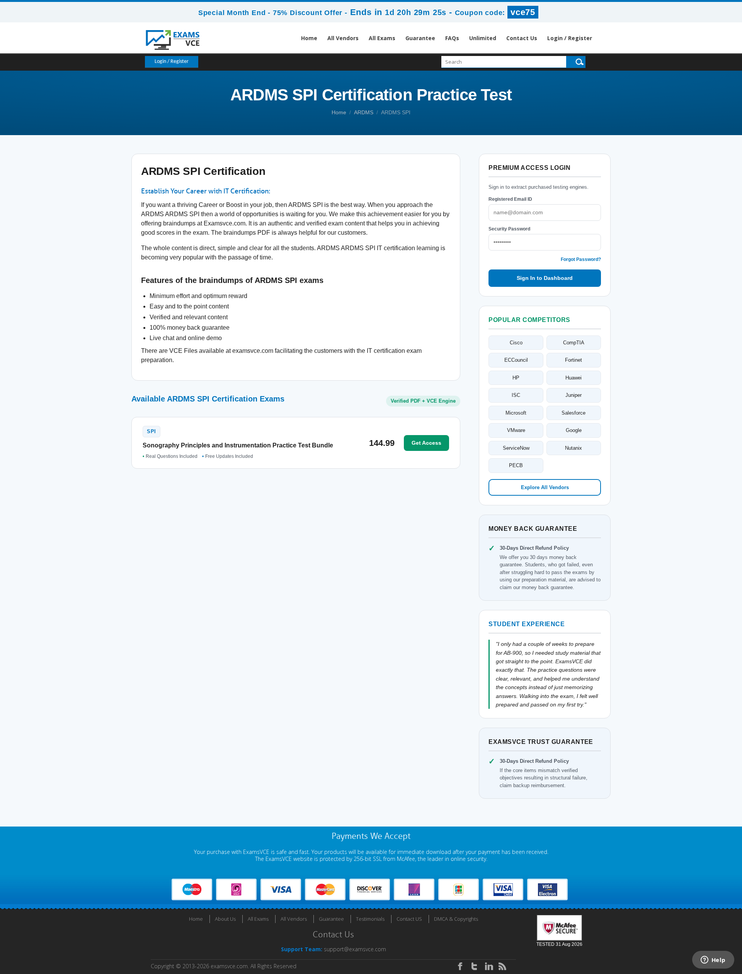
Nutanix (573, 448)
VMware (516, 430)
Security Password (509, 229)
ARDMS (363, 112)
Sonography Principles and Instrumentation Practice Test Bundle (238, 445)
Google (574, 430)
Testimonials (370, 918)
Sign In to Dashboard (545, 278)
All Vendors (343, 38)
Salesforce (573, 413)
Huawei (573, 378)
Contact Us (521, 38)
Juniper (573, 395)
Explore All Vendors (545, 487)
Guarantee (420, 38)
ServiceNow (516, 448)
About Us (225, 918)
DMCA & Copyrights (456, 918)
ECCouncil (516, 360)
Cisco (516, 343)
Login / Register (569, 38)
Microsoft (515, 413)
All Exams (382, 38)
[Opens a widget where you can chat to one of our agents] (713, 960)
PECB (516, 465)
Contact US (409, 918)
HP (515, 378)
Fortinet (573, 360)
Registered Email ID (510, 199)
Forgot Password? (581, 259)
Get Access (426, 443)
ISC (516, 395)
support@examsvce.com (355, 949)
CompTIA (573, 343)
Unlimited (482, 38)
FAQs (452, 38)
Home (309, 38)
